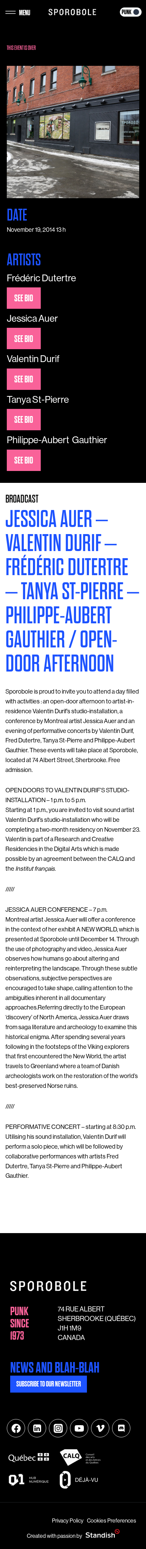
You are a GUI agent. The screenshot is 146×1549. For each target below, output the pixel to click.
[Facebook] (16, 1428)
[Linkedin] (37, 1428)
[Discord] (121, 1428)
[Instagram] (58, 1428)
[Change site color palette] (131, 12)
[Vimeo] (100, 1428)
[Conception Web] (103, 1534)
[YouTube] (79, 1428)
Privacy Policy (68, 1520)
